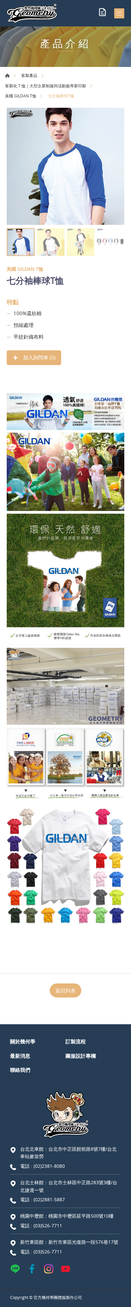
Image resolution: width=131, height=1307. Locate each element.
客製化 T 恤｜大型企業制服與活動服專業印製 (45, 85)
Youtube (65, 1269)
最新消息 (20, 1055)
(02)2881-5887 (49, 1199)
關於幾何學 (22, 1041)
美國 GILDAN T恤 (20, 95)
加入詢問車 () (38, 357)
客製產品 (29, 75)
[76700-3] (65, 166)
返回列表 (65, 990)
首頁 (7, 75)
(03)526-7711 (48, 1225)
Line (15, 1269)
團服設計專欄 (81, 1055)
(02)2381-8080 (49, 1166)
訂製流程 (76, 1041)
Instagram (49, 1269)
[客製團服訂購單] (102, 13)
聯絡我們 (20, 1069)
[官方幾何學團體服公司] (32, 13)
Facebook (32, 1269)
